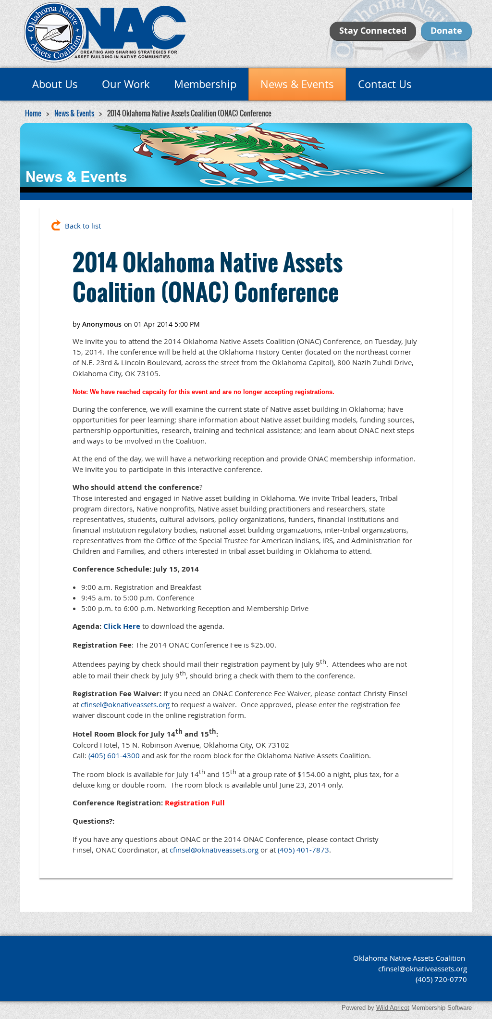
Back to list (83, 225)
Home (33, 113)
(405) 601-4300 (114, 755)
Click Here (121, 626)
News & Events (74, 113)
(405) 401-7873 (303, 849)
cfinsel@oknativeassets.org (125, 704)
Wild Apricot (392, 1007)
